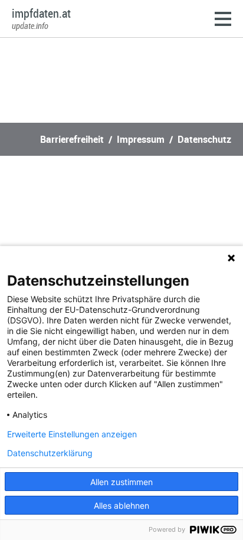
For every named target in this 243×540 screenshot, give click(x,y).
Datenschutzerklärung (50, 453)
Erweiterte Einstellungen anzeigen (72, 434)
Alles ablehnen (121, 505)
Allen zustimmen (121, 482)
